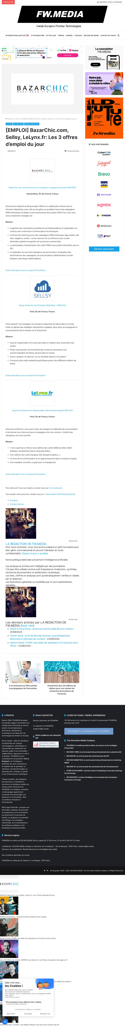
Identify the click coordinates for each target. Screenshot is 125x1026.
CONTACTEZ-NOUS (108, 35)
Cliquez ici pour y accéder (35, 553)
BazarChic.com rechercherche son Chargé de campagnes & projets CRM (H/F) (42, 187)
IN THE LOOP (51, 35)
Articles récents (17, 504)
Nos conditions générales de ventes (16, 855)
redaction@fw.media (41, 729)
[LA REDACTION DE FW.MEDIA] (21, 538)
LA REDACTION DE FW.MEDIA (26, 544)
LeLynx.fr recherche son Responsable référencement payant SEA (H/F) (42, 410)
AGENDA (69, 35)
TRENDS (61, 35)
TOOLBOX (78, 35)
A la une (17, 119)
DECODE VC (71, 767)
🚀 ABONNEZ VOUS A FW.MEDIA (109, 2)
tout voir (27, 625)
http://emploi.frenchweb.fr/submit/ (60, 494)
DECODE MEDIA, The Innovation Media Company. (89, 871)
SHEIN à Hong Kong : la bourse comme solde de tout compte (41, 628)
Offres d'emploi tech (32, 124)
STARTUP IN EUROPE (75, 771)
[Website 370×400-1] (104, 138)
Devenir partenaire (104, 249)
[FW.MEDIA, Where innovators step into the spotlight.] (62, 18)
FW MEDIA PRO (38, 35)
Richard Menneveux (30, 849)
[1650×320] (42, 53)
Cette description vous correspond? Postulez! (25, 270)
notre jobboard (55, 488)
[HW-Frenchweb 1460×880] (104, 94)
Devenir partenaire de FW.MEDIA (45, 720)
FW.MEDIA (16, 720)
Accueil (10, 119)
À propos (14, 500)
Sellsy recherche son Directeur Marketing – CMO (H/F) (42, 305)
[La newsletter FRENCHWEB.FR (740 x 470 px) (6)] (104, 69)
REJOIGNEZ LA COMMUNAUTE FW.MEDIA (89, 731)
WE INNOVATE (72, 777)
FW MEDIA (71, 745)
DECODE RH (71, 756)
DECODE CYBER (73, 752)
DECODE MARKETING (75, 760)
